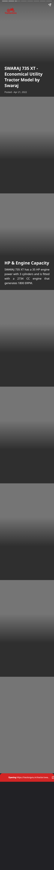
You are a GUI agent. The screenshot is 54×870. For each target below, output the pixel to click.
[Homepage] (27, 11)
